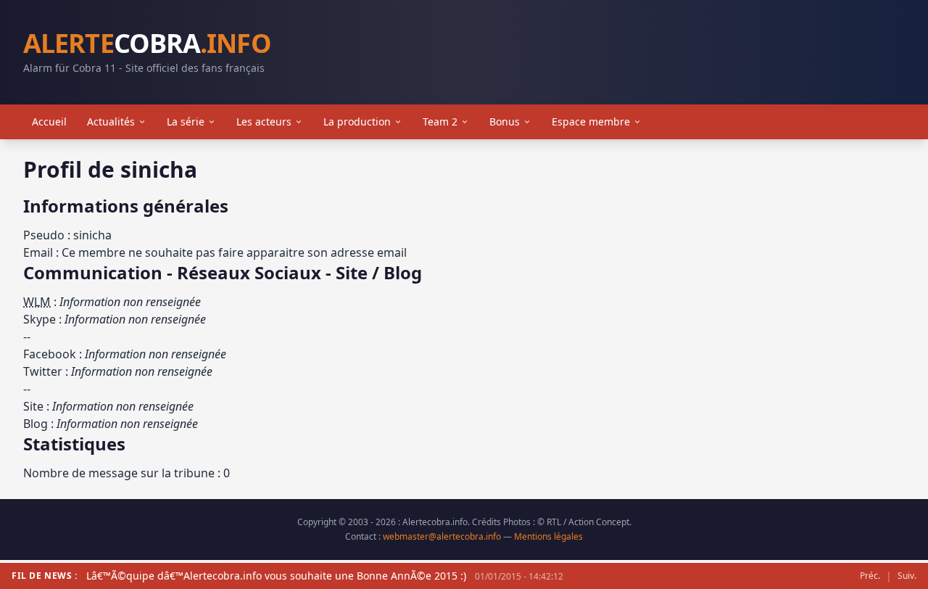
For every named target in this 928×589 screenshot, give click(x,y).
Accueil (49, 121)
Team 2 (440, 121)
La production (357, 121)
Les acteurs (263, 121)
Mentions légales (548, 536)
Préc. (870, 576)
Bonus (504, 121)
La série (185, 121)
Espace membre (591, 121)
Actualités (111, 121)
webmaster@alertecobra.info (442, 536)
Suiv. (907, 576)
